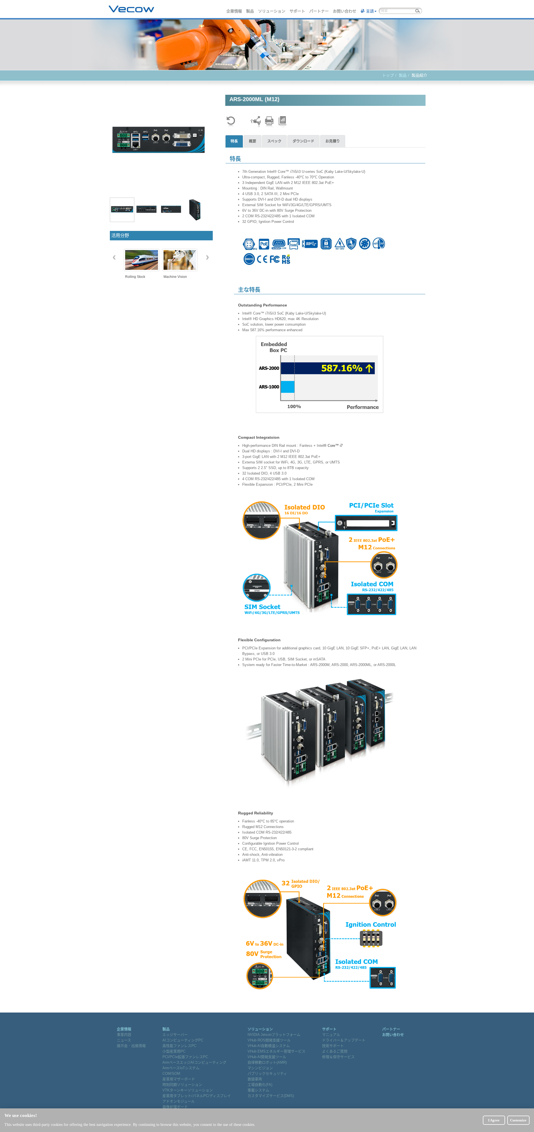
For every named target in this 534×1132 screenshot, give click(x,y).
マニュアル (331, 1035)
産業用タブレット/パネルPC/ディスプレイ (196, 1096)
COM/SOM (171, 1073)
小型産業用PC (174, 1051)
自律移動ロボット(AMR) (267, 1062)
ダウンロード (303, 141)
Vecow (131, 9)
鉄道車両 (255, 1079)
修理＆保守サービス (338, 1057)
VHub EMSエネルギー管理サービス (276, 1051)
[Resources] (282, 121)
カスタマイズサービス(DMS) (271, 1096)
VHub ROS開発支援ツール (269, 1040)
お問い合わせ (344, 11)
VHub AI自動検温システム (269, 1046)
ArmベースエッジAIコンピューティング (194, 1062)
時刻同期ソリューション (182, 1085)
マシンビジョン (260, 1068)
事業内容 (124, 1035)
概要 (252, 141)
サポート (297, 11)
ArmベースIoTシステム (180, 1068)
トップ (388, 75)
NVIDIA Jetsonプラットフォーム (274, 1035)
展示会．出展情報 (131, 1046)
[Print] (269, 121)
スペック (274, 141)
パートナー (319, 11)
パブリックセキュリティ (267, 1073)
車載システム (258, 1090)
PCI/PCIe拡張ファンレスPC (185, 1057)
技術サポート (333, 1046)
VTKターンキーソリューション (187, 1090)
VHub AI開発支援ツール (267, 1057)
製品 (250, 11)
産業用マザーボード (178, 1079)
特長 (234, 141)
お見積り (332, 141)
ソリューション (272, 11)
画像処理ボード (175, 1107)
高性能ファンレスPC (179, 1046)
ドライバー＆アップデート (343, 1040)
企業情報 (234, 11)
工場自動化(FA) (260, 1085)
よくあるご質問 (334, 1051)
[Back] (230, 121)
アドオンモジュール (178, 1101)
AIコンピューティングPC (182, 1040)
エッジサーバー (175, 1035)
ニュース (124, 1040)
